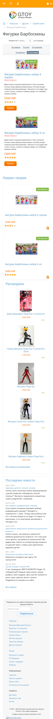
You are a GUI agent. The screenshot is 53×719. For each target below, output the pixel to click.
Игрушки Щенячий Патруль (20, 625)
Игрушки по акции (16, 655)
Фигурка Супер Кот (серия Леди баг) (26, 421)
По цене (26, 47)
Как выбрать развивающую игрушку (21, 505)
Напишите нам (15, 698)
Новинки (12, 665)
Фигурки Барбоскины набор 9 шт (24, 132)
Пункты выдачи (15, 678)
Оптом (11, 702)
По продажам (33, 52)
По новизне (15, 47)
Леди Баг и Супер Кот (18, 628)
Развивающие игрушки (18, 632)
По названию (37, 47)
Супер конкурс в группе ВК (17, 567)
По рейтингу (20, 52)
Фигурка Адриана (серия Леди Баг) (26, 456)
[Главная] (26, 15)
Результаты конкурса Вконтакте (19, 554)
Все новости (11, 587)
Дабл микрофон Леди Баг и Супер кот (26, 314)
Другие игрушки (15, 645)
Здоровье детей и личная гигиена (21, 488)
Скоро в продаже (16, 662)
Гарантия (12, 675)
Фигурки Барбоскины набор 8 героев (26, 215)
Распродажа (14, 658)
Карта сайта (14, 682)
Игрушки (12, 621)
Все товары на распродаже (18, 467)
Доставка (13, 695)
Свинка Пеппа (14, 635)
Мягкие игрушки (15, 638)
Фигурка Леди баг (26, 386)
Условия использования (19, 685)
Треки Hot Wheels (16, 642)
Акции (11, 651)
